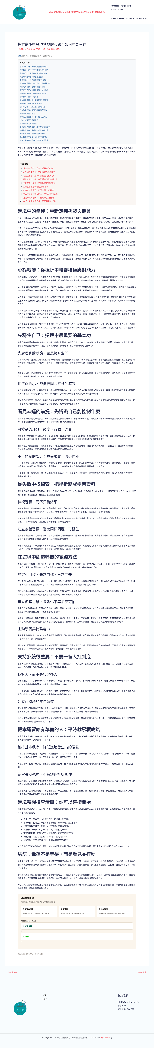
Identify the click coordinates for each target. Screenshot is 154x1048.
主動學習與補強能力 (27, 114)
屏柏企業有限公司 (36, 954)
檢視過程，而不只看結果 (29, 97)
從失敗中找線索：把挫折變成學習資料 (34, 93)
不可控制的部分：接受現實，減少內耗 (34, 90)
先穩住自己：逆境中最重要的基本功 (33, 73)
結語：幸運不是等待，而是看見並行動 (34, 140)
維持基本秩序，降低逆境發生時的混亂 (34, 130)
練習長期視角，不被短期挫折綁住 (32, 134)
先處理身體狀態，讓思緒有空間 (31, 77)
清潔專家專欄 (84, 12)
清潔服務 (66, 12)
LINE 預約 (26, 936)
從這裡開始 (58, 12)
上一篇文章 (11, 972)
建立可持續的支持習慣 (28, 124)
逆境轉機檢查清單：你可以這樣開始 (33, 137)
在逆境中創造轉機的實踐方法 (31, 103)
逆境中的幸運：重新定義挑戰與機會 (33, 67)
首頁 (51, 12)
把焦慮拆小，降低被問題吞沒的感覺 (33, 80)
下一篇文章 (143, 972)
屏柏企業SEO (106, 1037)
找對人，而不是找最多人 (29, 120)
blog (44, 999)
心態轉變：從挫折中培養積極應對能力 (34, 70)
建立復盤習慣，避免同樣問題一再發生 (34, 100)
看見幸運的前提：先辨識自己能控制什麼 (35, 83)
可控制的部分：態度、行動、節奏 (32, 87)
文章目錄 (25, 63)
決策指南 (74, 12)
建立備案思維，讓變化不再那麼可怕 (33, 110)
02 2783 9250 (27, 926)
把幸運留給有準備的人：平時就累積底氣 (35, 127)
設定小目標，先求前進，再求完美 (32, 107)
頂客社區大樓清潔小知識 (29, 49)
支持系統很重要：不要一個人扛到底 (33, 117)
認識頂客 (93, 12)
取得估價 (101, 12)
